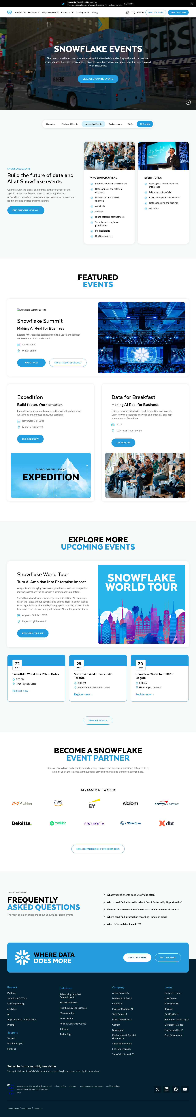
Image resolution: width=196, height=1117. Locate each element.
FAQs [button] (130, 124)
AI (8, 1014)
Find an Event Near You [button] (25, 210)
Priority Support (15, 1043)
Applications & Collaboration (21, 1019)
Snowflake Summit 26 (123, 1054)
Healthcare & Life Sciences (73, 1007)
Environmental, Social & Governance (124, 1037)
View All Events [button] (98, 720)
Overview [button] (50, 124)
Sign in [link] (140, 12)
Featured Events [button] (70, 124)
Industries (66, 988)
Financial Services (69, 1002)
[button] (192, 3)
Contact (116, 1024)
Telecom (64, 1029)
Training (169, 1008)
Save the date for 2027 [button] (67, 362)
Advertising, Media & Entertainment (70, 996)
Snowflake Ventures (122, 1043)
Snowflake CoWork (17, 998)
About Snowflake (121, 993)
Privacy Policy (60, 1086)
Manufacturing (67, 1013)
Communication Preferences (91, 1086)
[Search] (133, 12)
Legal (19, 1092)
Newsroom (117, 1030)
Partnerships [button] (115, 124)
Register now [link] (20, 690)
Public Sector (66, 1018)
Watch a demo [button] (168, 957)
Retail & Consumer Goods (73, 1023)
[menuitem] (20, 12)
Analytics (12, 1008)
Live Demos (171, 998)
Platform (11, 993)
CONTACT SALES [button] (156, 12)
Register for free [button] (32, 633)
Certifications (171, 1014)
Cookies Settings (112, 1086)
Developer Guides (174, 1024)
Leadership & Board (122, 998)
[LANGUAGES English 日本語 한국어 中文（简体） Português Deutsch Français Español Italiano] (128, 12)
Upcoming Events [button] (93, 124)
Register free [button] (129, 4)
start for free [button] (178, 12)
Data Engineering (15, 1003)
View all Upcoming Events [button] (98, 79)
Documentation (172, 1030)
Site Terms (73, 1086)
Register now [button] (30, 439)
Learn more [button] (123, 442)
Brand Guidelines (120, 1019)
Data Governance (173, 1035)
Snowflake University (175, 1019)
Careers (116, 1003)
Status (10, 1048)
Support (11, 1038)
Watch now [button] (31, 362)
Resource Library (173, 993)
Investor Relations (121, 1008)
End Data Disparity (121, 1048)
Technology (66, 1034)
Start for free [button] (137, 957)
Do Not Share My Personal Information (33, 1089)
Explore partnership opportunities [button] (98, 849)
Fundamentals (171, 1003)
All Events (145, 124)
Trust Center (118, 1014)
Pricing (10, 1024)
